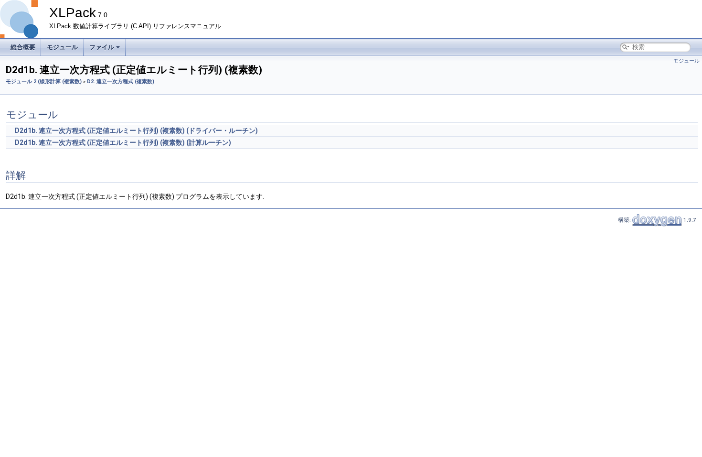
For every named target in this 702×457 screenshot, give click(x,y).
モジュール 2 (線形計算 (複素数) (44, 81)
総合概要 (23, 47)
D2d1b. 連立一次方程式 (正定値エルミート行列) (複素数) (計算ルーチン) (123, 142)
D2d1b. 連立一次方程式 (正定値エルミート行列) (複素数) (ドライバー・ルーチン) (136, 130)
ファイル (101, 47)
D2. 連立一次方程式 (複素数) (120, 81)
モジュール (62, 47)
